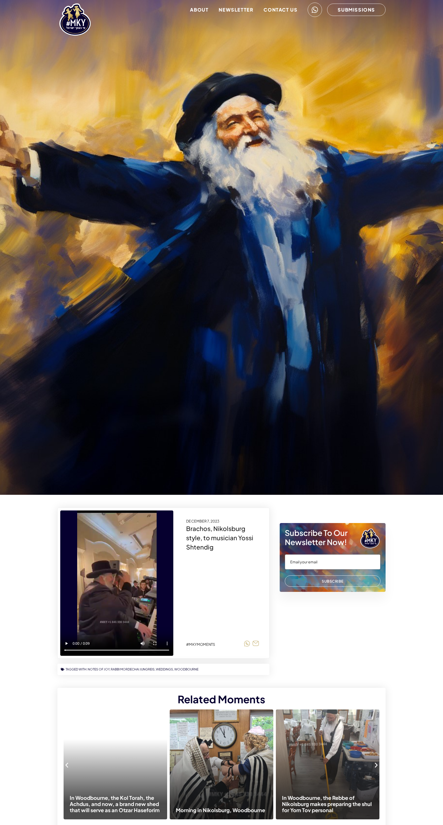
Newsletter (236, 10)
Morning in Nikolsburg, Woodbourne (116, 810)
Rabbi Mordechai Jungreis (133, 669)
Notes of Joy (98, 669)
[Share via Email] (256, 644)
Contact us (280, 10)
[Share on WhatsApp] (247, 644)
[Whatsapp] (315, 10)
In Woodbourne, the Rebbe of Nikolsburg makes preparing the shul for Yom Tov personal (222, 803)
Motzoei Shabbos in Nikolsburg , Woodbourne (323, 807)
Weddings (164, 669)
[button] (67, 765)
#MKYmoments (200, 644)
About (199, 10)
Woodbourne (186, 669)
